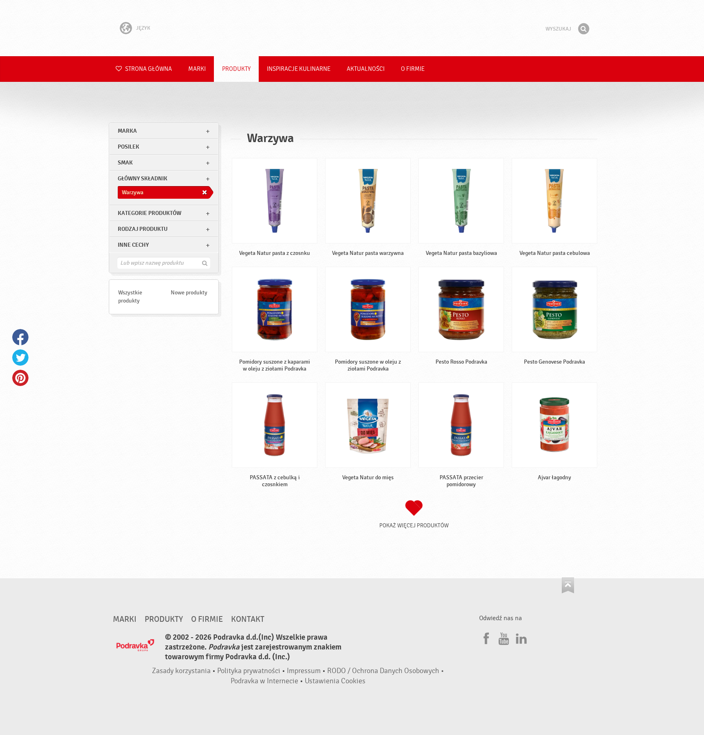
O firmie (413, 69)
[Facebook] (485, 637)
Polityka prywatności (248, 671)
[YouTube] (503, 637)
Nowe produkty (189, 292)
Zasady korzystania (181, 671)
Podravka (352, 28)
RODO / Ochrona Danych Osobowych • (385, 671)
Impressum (304, 671)
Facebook (20, 337)
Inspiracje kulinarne (298, 69)
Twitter (20, 357)
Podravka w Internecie (264, 681)
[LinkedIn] (520, 637)
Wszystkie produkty (130, 296)
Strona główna (148, 69)
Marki (197, 69)
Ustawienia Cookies (335, 681)
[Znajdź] (583, 28)
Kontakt (247, 619)
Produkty (236, 69)
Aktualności (366, 69)
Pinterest (20, 378)
